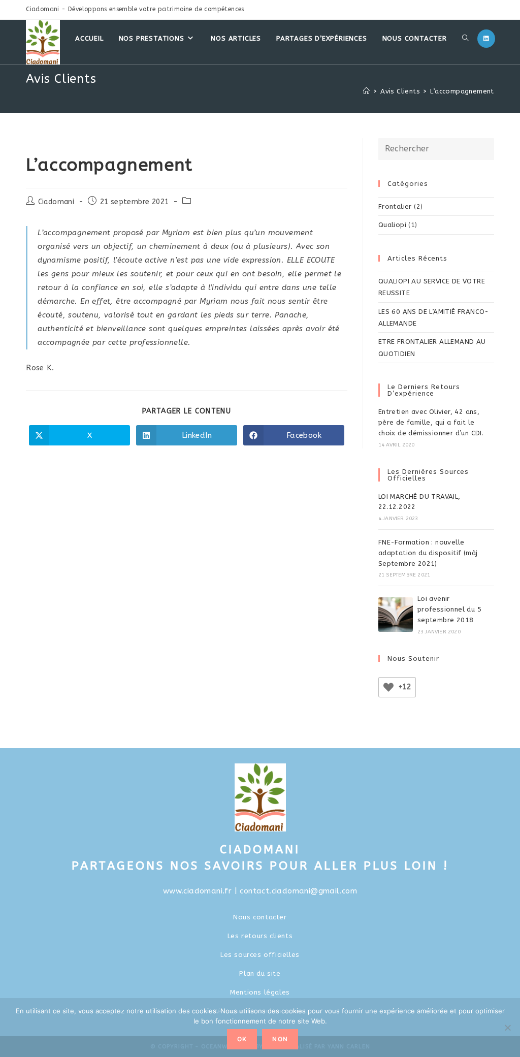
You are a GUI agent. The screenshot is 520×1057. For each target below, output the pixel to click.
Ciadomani (56, 202)
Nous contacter (259, 917)
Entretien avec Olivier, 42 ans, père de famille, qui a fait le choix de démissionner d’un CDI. (430, 422)
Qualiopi (392, 225)
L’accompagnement (462, 91)
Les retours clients (260, 936)
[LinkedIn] (486, 38)
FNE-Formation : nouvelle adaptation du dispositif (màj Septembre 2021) (428, 552)
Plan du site (259, 973)
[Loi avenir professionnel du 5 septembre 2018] (395, 614)
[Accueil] (366, 91)
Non (280, 1039)
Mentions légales (260, 992)
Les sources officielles (260, 954)
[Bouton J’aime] (388, 687)
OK (242, 1039)
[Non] (507, 1027)
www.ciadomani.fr (197, 890)
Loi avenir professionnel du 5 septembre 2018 (449, 609)
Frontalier (395, 206)
